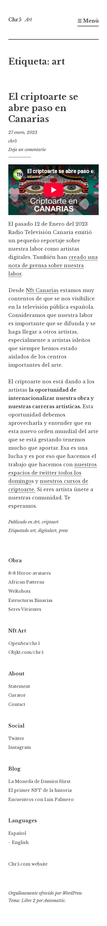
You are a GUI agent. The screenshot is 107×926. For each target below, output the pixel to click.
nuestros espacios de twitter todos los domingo (52, 473)
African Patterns (26, 582)
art (33, 530)
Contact (16, 704)
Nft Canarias (42, 290)
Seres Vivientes (24, 609)
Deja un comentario (27, 149)
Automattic (54, 900)
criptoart (50, 522)
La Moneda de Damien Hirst (39, 781)
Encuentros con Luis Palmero (41, 799)
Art (36, 522)
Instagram (19, 747)
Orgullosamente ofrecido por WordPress (45, 893)
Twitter (16, 738)
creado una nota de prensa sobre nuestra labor (53, 265)
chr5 (12, 141)
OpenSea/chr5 (24, 643)
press (63, 530)
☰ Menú (88, 21)
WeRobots (19, 591)
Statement (19, 686)
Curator (17, 695)
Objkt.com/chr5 (25, 652)
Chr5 (14, 20)
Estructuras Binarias (30, 600)
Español (17, 833)
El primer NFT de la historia (40, 790)
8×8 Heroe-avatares (29, 573)
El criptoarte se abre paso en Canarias (43, 108)
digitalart (47, 530)
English (20, 842)
